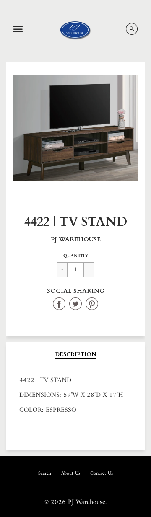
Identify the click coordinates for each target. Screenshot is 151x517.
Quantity (75, 256)
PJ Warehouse (76, 239)
